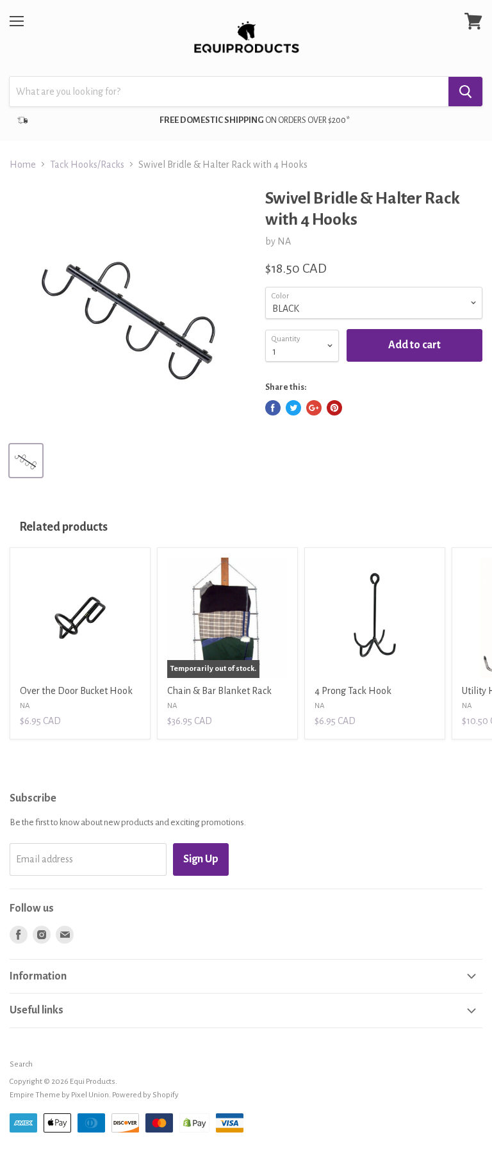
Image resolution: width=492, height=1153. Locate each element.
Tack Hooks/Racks (87, 164)
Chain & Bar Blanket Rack (219, 691)
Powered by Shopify (145, 1095)
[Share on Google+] (314, 407)
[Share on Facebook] (273, 407)
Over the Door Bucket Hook (76, 691)
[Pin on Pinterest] (334, 407)
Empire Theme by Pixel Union (59, 1095)
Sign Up (200, 859)
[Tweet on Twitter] (293, 407)
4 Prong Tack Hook (353, 691)
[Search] (465, 91)
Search (21, 1064)
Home (23, 164)
